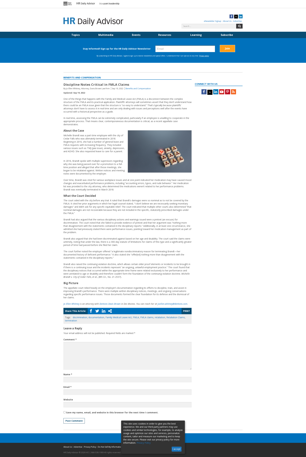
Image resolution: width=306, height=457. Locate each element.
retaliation (160, 317)
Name (67, 374)
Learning (196, 35)
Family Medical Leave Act (119, 317)
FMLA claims (146, 317)
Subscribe (227, 35)
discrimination (80, 317)
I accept (176, 448)
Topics (75, 35)
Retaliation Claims (175, 317)
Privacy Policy (90, 447)
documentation (96, 317)
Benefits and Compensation (138, 88)
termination (71, 320)
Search (239, 26)
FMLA (136, 317)
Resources (164, 35)
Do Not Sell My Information (110, 447)
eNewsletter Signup (212, 21)
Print (186, 310)
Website (68, 399)
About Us (227, 21)
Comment (70, 339)
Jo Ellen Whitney (71, 303)
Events (136, 35)
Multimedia (105, 35)
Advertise (237, 21)
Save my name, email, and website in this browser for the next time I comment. (112, 412)
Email (67, 386)
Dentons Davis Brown (109, 303)
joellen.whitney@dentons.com (172, 303)
